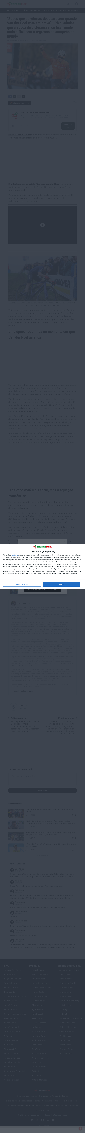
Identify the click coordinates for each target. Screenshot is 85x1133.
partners (15, 555)
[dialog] (42, 566)
